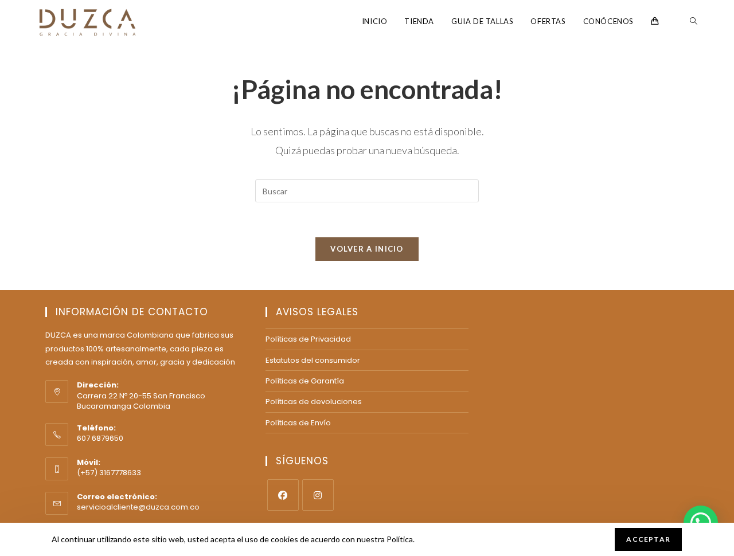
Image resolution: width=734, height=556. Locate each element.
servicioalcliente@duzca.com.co (138, 507)
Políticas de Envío (298, 422)
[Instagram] (318, 495)
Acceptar (648, 539)
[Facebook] (283, 495)
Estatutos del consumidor (313, 360)
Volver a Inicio (367, 248)
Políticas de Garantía (305, 380)
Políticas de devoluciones (314, 401)
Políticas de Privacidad (308, 339)
